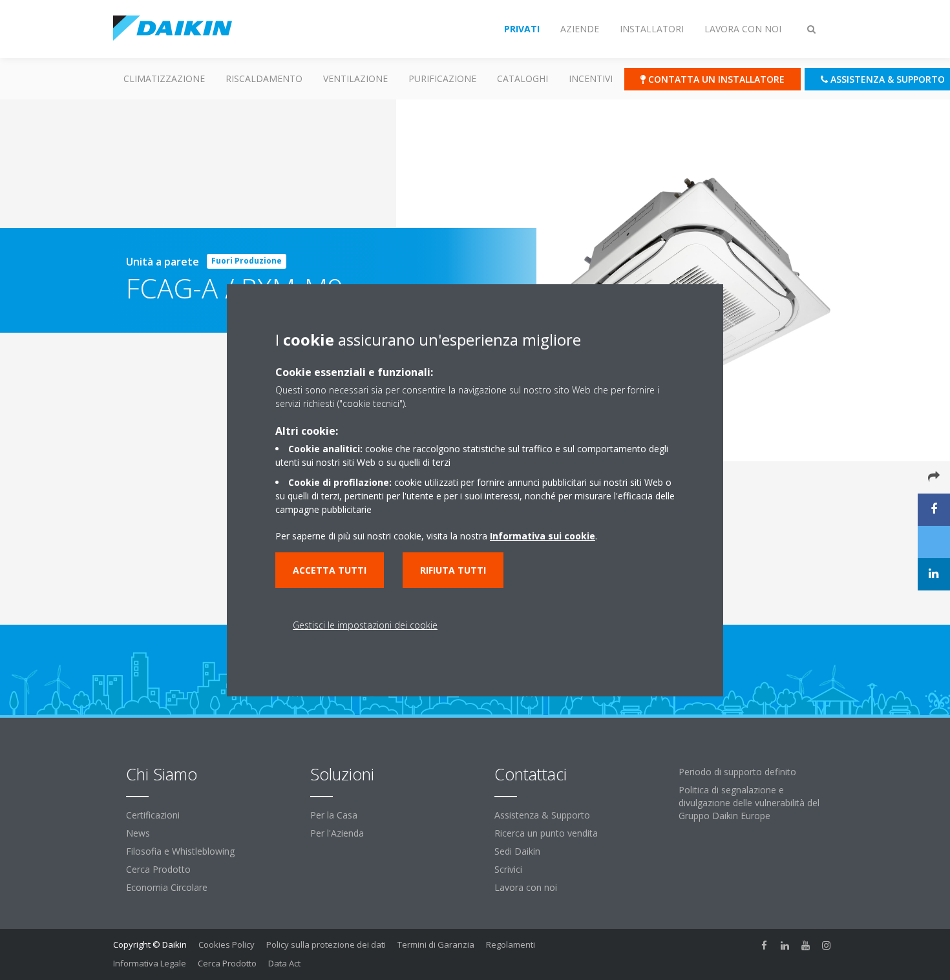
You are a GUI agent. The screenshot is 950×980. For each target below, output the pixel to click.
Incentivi (591, 78)
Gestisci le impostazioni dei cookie (365, 625)
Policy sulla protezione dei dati (326, 944)
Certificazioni (153, 815)
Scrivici (508, 869)
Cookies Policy (226, 944)
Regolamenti (510, 944)
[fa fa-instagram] (826, 945)
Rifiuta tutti (453, 570)
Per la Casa (333, 815)
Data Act (284, 963)
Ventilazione (355, 78)
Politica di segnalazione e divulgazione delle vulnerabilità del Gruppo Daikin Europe (749, 803)
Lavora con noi (525, 887)
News (138, 833)
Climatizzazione (164, 78)
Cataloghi (522, 78)
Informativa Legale (149, 963)
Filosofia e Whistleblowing (180, 851)
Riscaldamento (264, 78)
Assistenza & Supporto (542, 815)
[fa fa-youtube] (806, 945)
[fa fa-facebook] (764, 945)
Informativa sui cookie (542, 536)
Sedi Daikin (517, 851)
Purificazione (442, 78)
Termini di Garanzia (435, 944)
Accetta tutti (329, 570)
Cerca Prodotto (158, 869)
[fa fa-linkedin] (785, 945)
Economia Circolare (166, 887)
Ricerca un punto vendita (546, 833)
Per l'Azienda (337, 833)
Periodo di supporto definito (737, 772)
